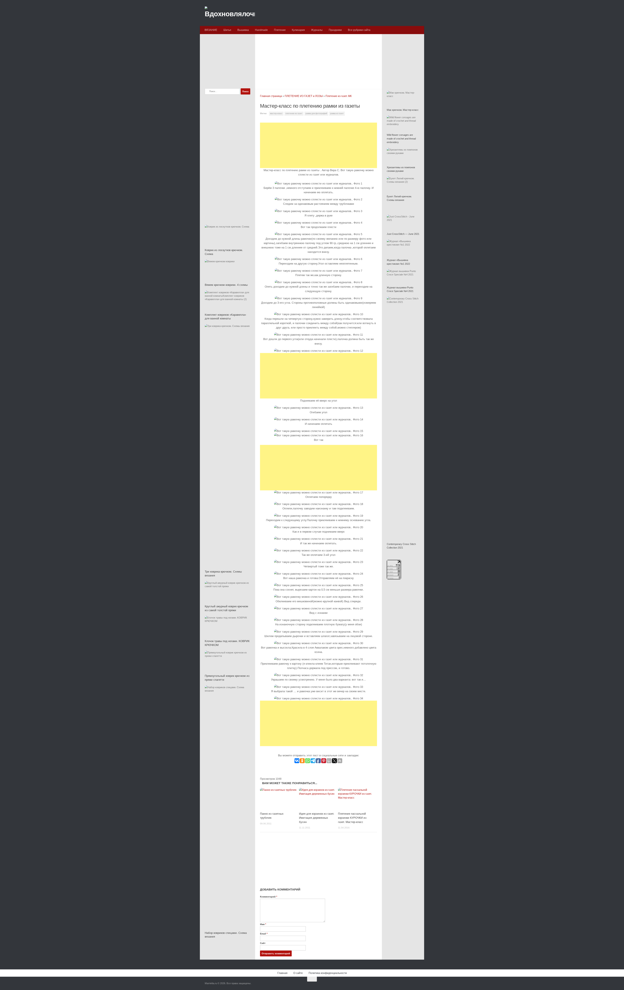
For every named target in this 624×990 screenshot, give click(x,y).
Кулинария (298, 30)
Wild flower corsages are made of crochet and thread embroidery (401, 138)
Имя (263, 924)
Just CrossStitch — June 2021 (403, 234)
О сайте (298, 973)
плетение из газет (294, 113)
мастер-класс (276, 113)
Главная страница (271, 96)
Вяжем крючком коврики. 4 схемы (226, 284)
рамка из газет (337, 113)
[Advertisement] (318, 60)
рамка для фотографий (316, 113)
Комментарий (268, 896)
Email (263, 933)
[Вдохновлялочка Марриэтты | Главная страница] (230, 12)
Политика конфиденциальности (328, 973)
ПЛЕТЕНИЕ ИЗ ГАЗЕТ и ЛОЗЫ (304, 96)
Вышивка (243, 30)
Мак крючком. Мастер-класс (403, 109)
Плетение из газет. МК (338, 96)
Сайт (263, 943)
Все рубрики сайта (359, 30)
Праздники (335, 30)
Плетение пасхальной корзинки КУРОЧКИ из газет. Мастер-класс (352, 818)
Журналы (317, 30)
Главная (282, 973)
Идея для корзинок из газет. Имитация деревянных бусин (316, 818)
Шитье (227, 30)
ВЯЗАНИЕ (211, 30)
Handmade (261, 30)
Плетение (280, 30)
